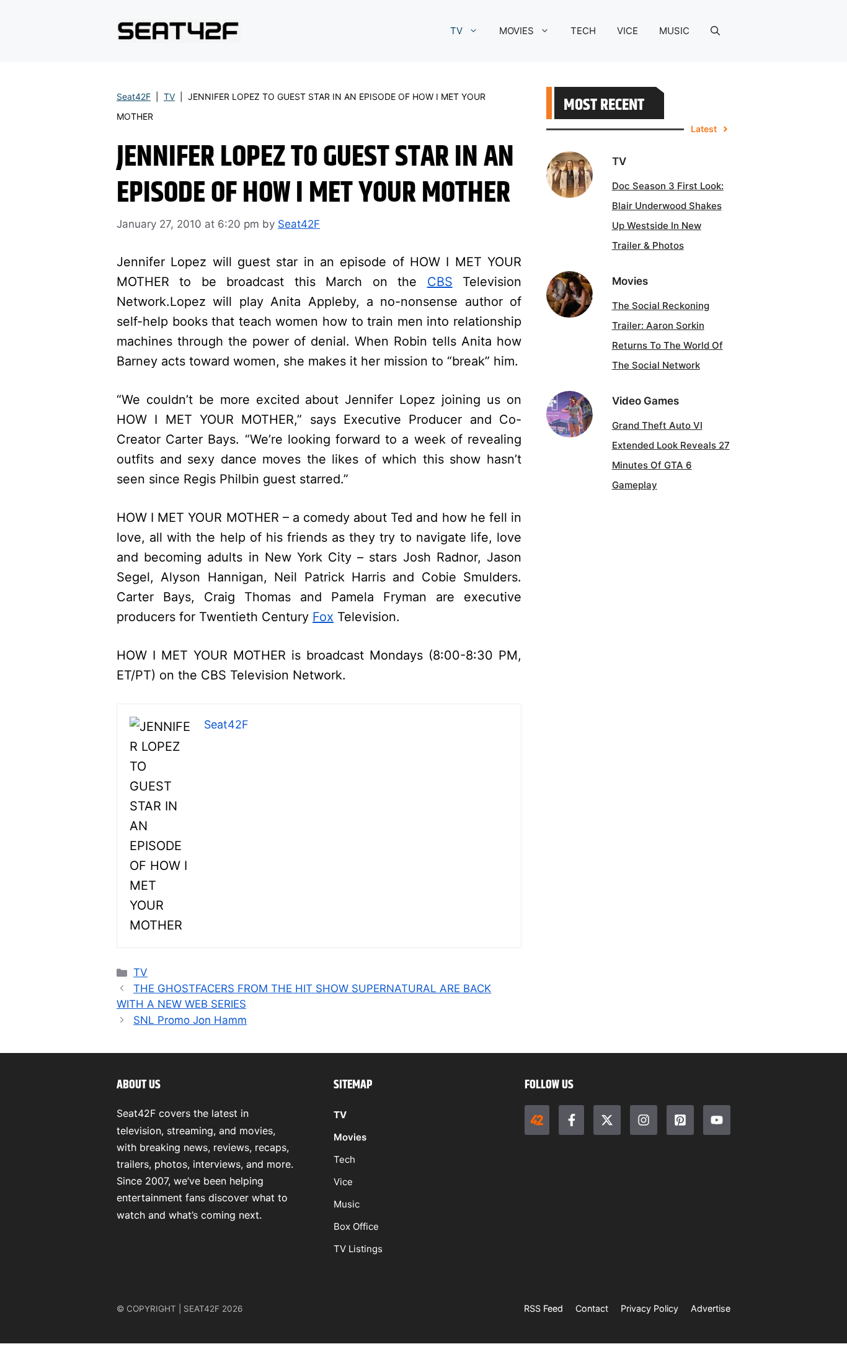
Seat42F (134, 96)
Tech (344, 1159)
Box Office (356, 1226)
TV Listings (358, 1249)
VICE (627, 31)
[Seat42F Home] (537, 1120)
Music (347, 1204)
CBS (440, 281)
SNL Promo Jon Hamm (190, 1020)
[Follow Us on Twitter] (607, 1120)
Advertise (710, 1308)
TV (456, 31)
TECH (583, 31)
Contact (591, 1308)
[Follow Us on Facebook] (571, 1120)
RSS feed (543, 1308)
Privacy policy (649, 1308)
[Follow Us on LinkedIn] (680, 1120)
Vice (343, 1182)
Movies (350, 1137)
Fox (323, 616)
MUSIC (674, 31)
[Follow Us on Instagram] (643, 1120)
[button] (715, 31)
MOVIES (516, 31)
